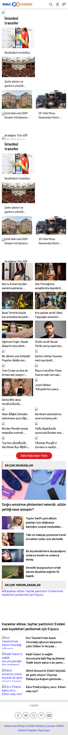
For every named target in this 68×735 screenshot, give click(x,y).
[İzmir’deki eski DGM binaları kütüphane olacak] (17, 99)
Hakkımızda (10, 725)
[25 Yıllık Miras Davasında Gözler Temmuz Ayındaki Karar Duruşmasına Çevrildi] (51, 99)
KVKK (60, 725)
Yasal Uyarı (44, 730)
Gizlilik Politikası (36, 725)
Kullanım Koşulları (27, 730)
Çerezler (50, 725)
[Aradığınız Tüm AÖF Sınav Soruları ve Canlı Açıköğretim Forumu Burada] (17, 121)
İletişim (22, 725)
